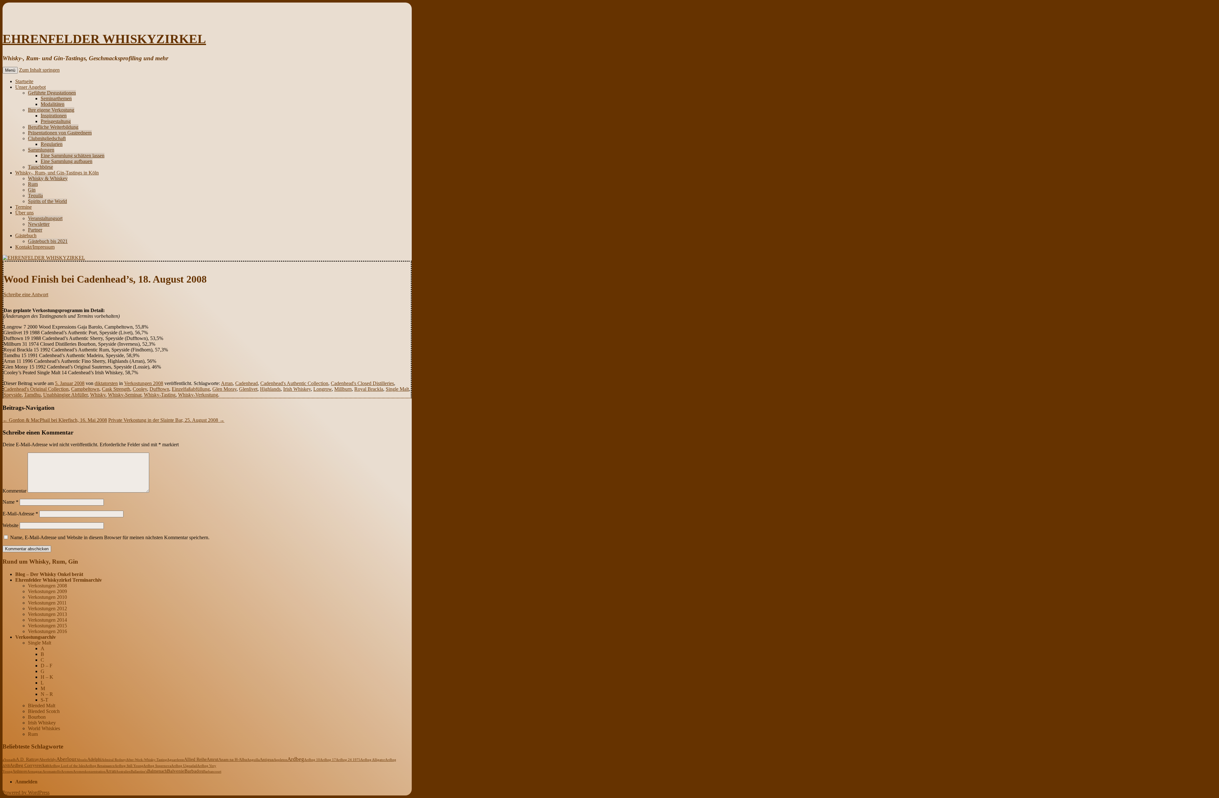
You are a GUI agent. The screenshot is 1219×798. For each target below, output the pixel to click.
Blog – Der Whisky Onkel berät (49, 574)
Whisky (97, 394)
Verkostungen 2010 (47, 597)
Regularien (52, 144)
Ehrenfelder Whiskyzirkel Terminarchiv (58, 580)
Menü (10, 70)
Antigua (267, 759)
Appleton (280, 760)
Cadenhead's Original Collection (36, 389)
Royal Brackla (368, 389)
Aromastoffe (52, 771)
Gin (32, 190)
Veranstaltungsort (45, 218)
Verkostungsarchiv (35, 637)
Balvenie (175, 771)
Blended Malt (41, 705)
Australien (123, 771)
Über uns (24, 212)
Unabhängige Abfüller (65, 394)
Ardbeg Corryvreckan (29, 765)
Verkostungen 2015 (47, 625)
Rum (33, 184)
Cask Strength (116, 389)
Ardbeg (295, 759)
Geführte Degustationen (52, 92)
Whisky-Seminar (124, 394)
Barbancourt (212, 771)
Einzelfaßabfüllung (191, 389)
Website (10, 525)
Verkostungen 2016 (47, 631)
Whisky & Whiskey (48, 178)
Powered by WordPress (26, 792)
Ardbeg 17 (328, 760)
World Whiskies (44, 728)
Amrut (212, 759)
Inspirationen (54, 115)
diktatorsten (106, 383)
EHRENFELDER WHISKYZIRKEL (104, 39)
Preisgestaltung (56, 121)
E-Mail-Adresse (20, 513)
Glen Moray (224, 389)
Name (10, 502)
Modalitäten (52, 104)
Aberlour (66, 759)
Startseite (24, 81)
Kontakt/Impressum (35, 247)
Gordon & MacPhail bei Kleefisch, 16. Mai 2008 (55, 420)
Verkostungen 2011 (47, 602)
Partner (35, 229)
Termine (23, 207)
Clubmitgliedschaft (47, 138)
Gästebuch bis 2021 (48, 241)
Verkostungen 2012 (47, 608)
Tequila (35, 195)
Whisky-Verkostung (198, 394)
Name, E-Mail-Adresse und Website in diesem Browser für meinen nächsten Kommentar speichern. (110, 537)
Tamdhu (32, 394)
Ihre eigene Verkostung (51, 110)
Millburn (343, 389)
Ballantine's (139, 771)
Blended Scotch (44, 711)
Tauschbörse (40, 167)
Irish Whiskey (297, 389)
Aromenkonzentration (89, 771)
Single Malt (397, 389)
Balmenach (157, 771)
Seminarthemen (56, 98)
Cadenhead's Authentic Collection (294, 383)
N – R (47, 694)
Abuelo (82, 760)
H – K (47, 677)
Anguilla (253, 760)
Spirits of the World (47, 201)
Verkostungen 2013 (47, 614)
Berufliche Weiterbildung (53, 127)
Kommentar (14, 491)
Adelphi (94, 759)
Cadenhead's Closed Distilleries (362, 383)
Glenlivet (248, 389)
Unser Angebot (30, 87)
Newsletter (39, 224)
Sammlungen (41, 150)
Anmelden (26, 781)
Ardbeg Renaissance (100, 766)
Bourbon (37, 717)
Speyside (12, 394)
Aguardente (175, 760)
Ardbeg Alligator (372, 760)
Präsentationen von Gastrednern (60, 132)
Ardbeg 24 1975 (348, 760)
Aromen (67, 771)
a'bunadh (9, 760)
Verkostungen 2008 (143, 383)
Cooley (140, 389)
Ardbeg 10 (312, 760)
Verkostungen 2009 (47, 591)
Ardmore (19, 771)
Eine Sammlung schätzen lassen (72, 155)
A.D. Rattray (27, 759)
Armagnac (35, 771)
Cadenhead (246, 383)
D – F (46, 665)
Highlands (270, 389)
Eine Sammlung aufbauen (66, 161)
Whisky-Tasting (160, 394)
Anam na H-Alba (232, 759)
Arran (227, 383)
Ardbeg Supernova (157, 766)
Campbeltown (85, 389)
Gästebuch (26, 235)
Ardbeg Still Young (129, 766)
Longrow (322, 389)
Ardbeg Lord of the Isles (67, 766)
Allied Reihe (195, 759)
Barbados (193, 771)
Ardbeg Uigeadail (184, 766)
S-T (44, 700)
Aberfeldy (47, 759)
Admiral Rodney (114, 760)
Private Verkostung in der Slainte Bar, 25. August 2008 (166, 420)
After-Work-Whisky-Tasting (146, 760)
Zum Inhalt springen (39, 70)
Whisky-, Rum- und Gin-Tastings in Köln (57, 172)
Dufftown (159, 389)
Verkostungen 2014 (47, 620)
